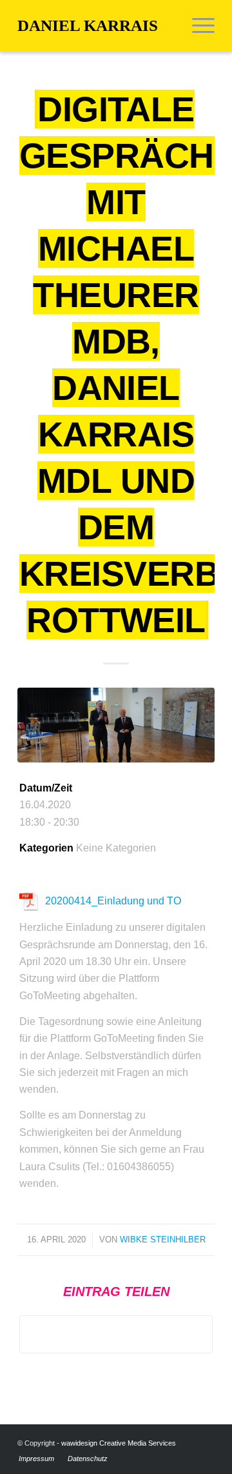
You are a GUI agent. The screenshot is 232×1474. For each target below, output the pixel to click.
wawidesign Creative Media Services (118, 1443)
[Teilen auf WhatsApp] (116, 1334)
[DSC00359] (116, 725)
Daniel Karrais (87, 25)
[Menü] (197, 26)
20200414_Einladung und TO (113, 900)
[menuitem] (197, 26)
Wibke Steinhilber (163, 1239)
